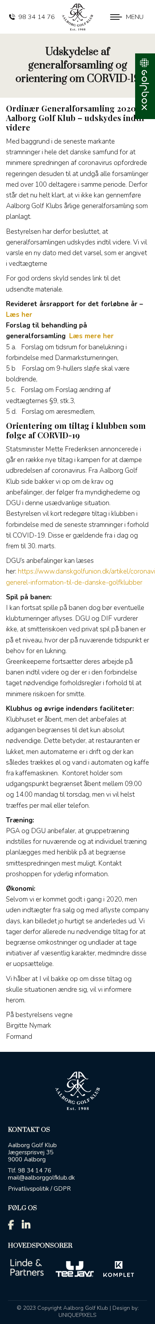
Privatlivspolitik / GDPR (39, 1189)
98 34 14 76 (36, 17)
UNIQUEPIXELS (77, 1315)
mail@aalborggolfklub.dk (41, 1178)
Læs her (19, 314)
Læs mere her (91, 336)
